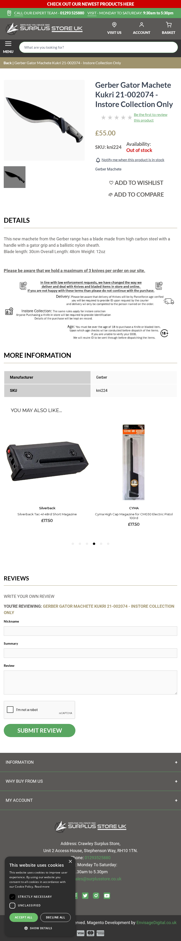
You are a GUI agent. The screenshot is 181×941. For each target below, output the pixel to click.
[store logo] (44, 29)
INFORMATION (20, 762)
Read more (42, 887)
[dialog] (40, 896)
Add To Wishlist (139, 183)
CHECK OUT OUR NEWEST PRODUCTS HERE (90, 4)
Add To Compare (139, 194)
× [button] (70, 861)
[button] (40, 928)
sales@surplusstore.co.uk (97, 878)
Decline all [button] (55, 917)
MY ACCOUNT (19, 800)
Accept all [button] (24, 917)
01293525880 (98, 857)
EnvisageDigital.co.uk (156, 922)
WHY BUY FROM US (24, 781)
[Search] (170, 47)
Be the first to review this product (150, 117)
